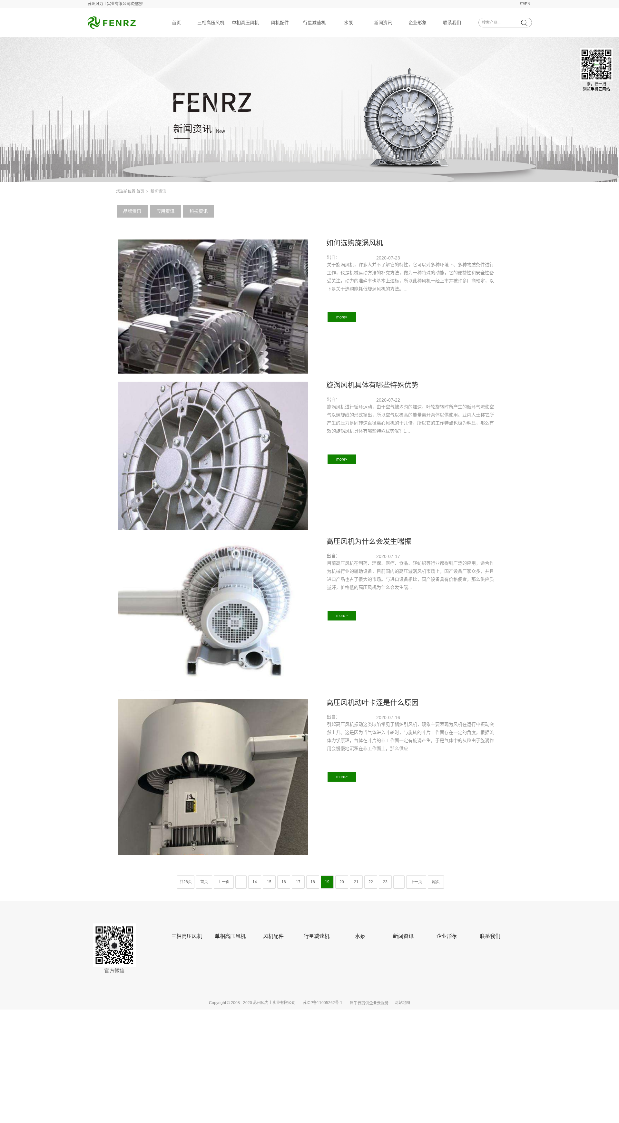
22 (370, 882)
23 (385, 882)
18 (312, 882)
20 (341, 882)
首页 (176, 22)
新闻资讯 (383, 22)
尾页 (436, 882)
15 (269, 882)
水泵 (348, 22)
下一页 (416, 882)
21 (356, 882)
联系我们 (452, 22)
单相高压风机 (245, 22)
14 (254, 882)
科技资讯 (199, 211)
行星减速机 (314, 22)
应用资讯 (165, 211)
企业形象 (417, 22)
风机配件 (280, 22)
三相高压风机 (210, 22)
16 (283, 882)
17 (298, 882)
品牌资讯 (132, 211)
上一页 (224, 882)
